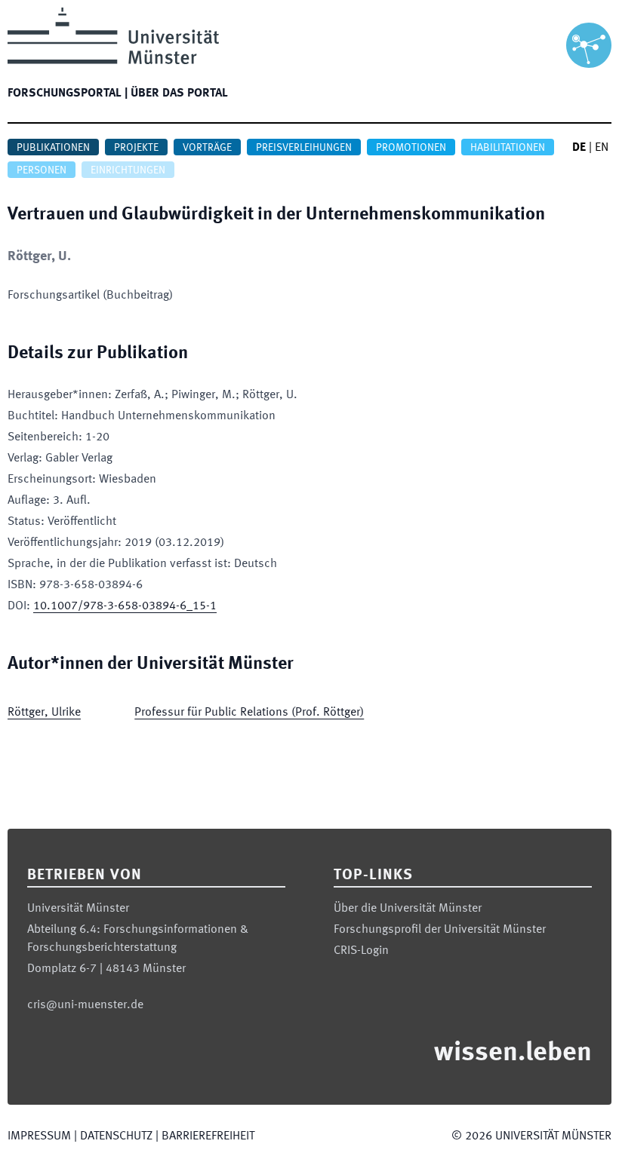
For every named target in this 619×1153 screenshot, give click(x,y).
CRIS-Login (361, 951)
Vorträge (207, 148)
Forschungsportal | (68, 93)
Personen (41, 170)
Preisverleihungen (304, 148)
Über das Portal (179, 93)
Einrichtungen (128, 170)
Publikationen (53, 148)
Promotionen (411, 148)
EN (601, 148)
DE (579, 148)
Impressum (39, 1136)
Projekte (136, 148)
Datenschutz (116, 1136)
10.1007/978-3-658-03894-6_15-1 (125, 606)
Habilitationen (507, 148)
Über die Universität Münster (408, 909)
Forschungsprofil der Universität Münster (440, 930)
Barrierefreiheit (208, 1136)
